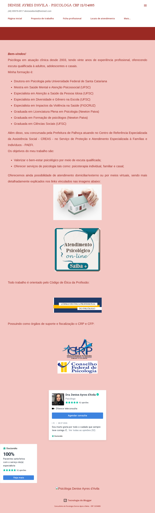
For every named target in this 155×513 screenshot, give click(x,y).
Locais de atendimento (103, 18)
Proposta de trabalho (42, 18)
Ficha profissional (72, 18)
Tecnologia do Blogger (79, 500)
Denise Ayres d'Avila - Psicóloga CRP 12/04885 (51, 5)
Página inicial (15, 18)
